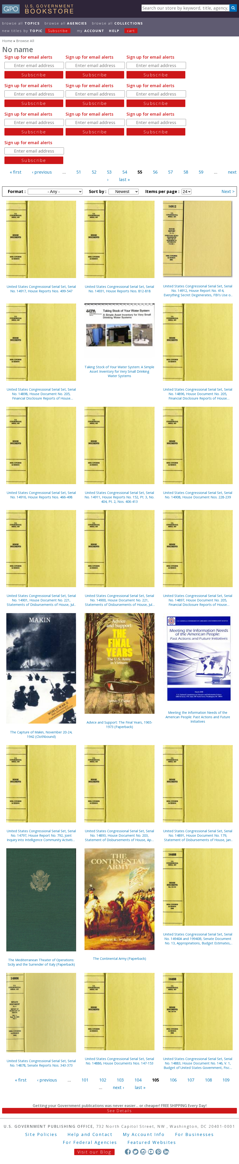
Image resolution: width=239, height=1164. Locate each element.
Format (16, 191)
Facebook (128, 1152)
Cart (131, 31)
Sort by (97, 191)
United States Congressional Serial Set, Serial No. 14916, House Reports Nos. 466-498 (41, 494)
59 (201, 172)
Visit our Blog (94, 1152)
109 (225, 1080)
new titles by (35, 31)
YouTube (151, 1152)
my (90, 31)
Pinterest (158, 1152)
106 (173, 1080)
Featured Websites (151, 1142)
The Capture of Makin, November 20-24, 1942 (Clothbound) (41, 734)
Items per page (161, 191)
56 (155, 172)
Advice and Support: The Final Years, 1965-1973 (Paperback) (119, 724)
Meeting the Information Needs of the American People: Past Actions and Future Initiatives (197, 717)
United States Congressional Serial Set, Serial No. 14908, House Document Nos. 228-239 (197, 494)
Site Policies (41, 1134)
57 (170, 172)
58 (185, 172)
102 (102, 1080)
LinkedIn (166, 1152)
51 (78, 172)
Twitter (135, 1152)
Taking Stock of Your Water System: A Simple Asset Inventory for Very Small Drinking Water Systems (119, 371)
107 (190, 1080)
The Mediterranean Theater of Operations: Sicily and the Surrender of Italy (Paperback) (41, 962)
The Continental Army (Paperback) (119, 958)
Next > (228, 191)
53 (109, 172)
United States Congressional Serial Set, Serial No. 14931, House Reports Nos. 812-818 (119, 288)
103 (120, 1080)
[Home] (39, 12)
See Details (119, 1110)
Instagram (143, 1152)
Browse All (21, 23)
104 (137, 1080)
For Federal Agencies (90, 1142)
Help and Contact (89, 1134)
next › (118, 1087)
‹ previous (42, 172)
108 (208, 1080)
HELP (114, 31)
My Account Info (144, 1134)
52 (94, 172)
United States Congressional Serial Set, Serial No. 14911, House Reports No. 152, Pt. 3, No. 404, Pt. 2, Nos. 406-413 (119, 497)
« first (15, 172)
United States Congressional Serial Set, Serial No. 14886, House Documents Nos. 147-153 (119, 1061)
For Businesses (194, 1134)
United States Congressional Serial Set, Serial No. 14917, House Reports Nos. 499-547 (41, 288)
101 (84, 1080)
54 (124, 172)
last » (124, 179)
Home (7, 40)
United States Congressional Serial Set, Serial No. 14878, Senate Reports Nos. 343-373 (41, 1063)
